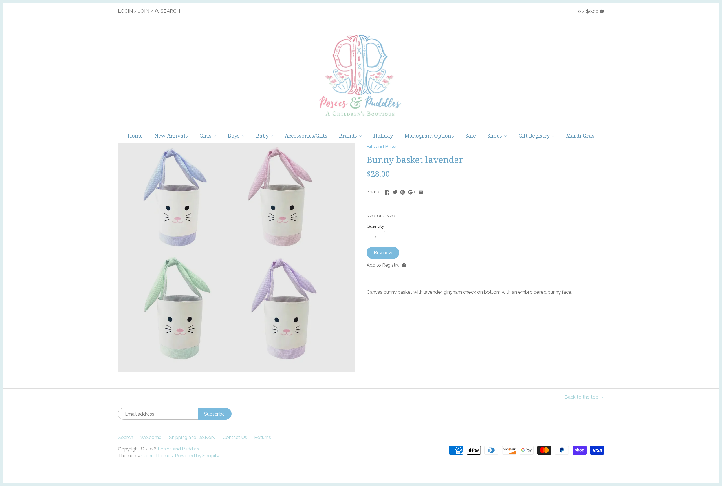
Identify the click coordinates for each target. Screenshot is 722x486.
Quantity (375, 226)
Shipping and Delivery (192, 437)
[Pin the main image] (402, 191)
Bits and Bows (382, 146)
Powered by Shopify (197, 455)
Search (125, 437)
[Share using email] (421, 191)
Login (125, 11)
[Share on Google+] (411, 191)
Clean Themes (157, 455)
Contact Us (235, 437)
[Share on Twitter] (395, 191)
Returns (262, 437)
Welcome (151, 437)
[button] (382, 264)
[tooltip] (403, 264)
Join (143, 11)
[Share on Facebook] (387, 191)
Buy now (383, 252)
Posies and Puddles (178, 449)
